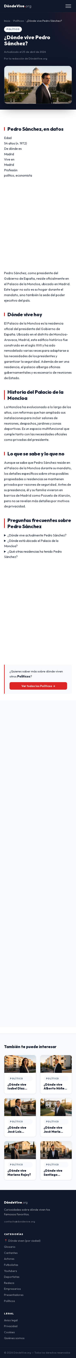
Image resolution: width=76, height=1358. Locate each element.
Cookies (9, 1332)
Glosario (9, 1247)
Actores (9, 1259)
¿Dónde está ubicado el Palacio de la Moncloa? (31, 543)
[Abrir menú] (68, 6)
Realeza (9, 1283)
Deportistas (11, 1277)
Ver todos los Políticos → (38, 686)
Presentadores (14, 1295)
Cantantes (11, 1253)
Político (12, 29)
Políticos (9, 1301)
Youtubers (10, 1271)
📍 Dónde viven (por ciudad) (22, 1241)
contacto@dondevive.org (19, 1221)
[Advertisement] (38, 224)
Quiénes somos (14, 1338)
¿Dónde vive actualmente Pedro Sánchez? (36, 535)
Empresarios (12, 1289)
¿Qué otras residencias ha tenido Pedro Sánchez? (33, 554)
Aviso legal (11, 1320)
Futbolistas (11, 1265)
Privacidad (10, 1326)
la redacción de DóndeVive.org (28, 58)
